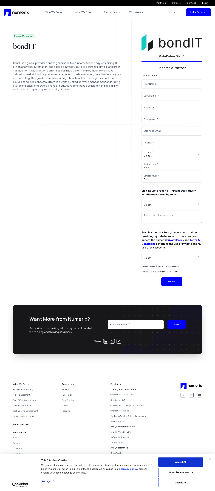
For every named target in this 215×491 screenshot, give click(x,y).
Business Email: (153, 130)
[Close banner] (210, 458)
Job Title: (149, 107)
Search (176, 12)
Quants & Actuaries (22, 405)
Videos (65, 405)
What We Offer (83, 12)
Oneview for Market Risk (121, 394)
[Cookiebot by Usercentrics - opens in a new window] (20, 484)
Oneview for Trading (119, 410)
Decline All (181, 482)
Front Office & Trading (23, 389)
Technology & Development (25, 411)
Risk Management (21, 395)
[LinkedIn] (183, 395)
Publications (68, 395)
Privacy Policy (175, 240)
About (16, 437)
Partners (161, 2)
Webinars (66, 389)
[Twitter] (191, 395)
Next (176, 324)
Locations (17, 448)
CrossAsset (115, 453)
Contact (191, 2)
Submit (172, 281)
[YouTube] (199, 395)
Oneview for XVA (117, 400)
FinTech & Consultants (23, 416)
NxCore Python (117, 442)
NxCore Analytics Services (122, 432)
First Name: (150, 84)
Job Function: (150, 164)
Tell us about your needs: (159, 215)
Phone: (148, 142)
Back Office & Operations (24, 400)
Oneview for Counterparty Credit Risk (127, 405)
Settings (46, 481)
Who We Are (136, 12)
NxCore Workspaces (119, 437)
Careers (176, 2)
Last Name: (150, 95)
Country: (148, 152)
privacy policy (129, 469)
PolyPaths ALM (117, 421)
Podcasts (66, 411)
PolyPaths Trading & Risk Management (128, 416)
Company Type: (151, 175)
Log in (205, 2)
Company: (150, 119)
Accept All (180, 462)
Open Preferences (179, 472)
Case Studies (68, 400)
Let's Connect (198, 12)
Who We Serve (53, 12)
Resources (110, 12)
